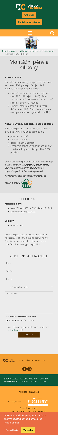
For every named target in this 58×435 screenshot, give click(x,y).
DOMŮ (7, 379)
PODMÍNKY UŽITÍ (10, 381)
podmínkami (13, 330)
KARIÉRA (23, 379)
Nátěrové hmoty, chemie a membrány (36, 51)
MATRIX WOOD (18, 411)
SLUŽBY (15, 379)
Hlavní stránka (8, 51)
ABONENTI (24, 381)
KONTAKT (34, 381)
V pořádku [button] (28, 430)
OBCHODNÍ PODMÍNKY (38, 379)
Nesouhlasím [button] (12, 430)
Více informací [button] (12, 423)
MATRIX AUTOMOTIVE (37, 411)
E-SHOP (44, 381)
